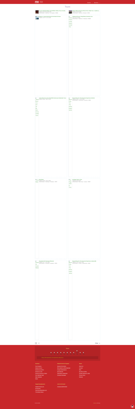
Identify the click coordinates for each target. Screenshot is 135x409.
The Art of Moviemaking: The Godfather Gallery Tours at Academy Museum (54, 10)
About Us (81, 366)
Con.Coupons (38, 366)
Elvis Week (41, 179)
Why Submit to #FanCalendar (63, 368)
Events (89, 2)
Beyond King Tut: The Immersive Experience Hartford (83, 98)
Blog (80, 369)
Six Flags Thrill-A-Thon (77, 179)
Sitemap (81, 377)
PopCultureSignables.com (41, 390)
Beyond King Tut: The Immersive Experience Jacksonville (84, 261)
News (36, 378)
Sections (96, 2)
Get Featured (60, 371)
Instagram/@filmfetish (62, 386)
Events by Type (38, 371)
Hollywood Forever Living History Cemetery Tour (82, 16)
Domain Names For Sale (84, 373)
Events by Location (39, 369)
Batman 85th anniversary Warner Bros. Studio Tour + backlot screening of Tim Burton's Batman (92, 10)
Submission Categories (62, 373)
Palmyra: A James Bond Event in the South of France (50, 16)
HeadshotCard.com (39, 386)
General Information (61, 366)
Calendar (41, 1)
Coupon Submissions (62, 369)
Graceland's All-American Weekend (46, 261)
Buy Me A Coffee (83, 371)
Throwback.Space (39, 392)
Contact (81, 368)
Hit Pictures (37, 388)
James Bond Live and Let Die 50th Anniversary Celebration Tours (52, 98)
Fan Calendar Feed (39, 375)
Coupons (41, 2)
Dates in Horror (38, 368)
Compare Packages (61, 375)
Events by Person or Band (41, 373)
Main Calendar (38, 377)
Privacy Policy (82, 375)
